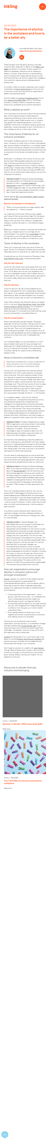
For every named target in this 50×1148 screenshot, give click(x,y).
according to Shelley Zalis (17, 100)
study (22, 493)
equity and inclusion (23, 89)
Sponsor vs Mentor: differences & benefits (23, 724)
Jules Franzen (39, 648)
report (10, 165)
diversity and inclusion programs (29, 639)
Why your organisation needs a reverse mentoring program (24, 197)
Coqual (6, 579)
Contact (7, 637)
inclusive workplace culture (28, 98)
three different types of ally (13, 258)
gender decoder (19, 471)
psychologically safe (28, 626)
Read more (6, 729)
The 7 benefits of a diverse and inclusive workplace (23, 782)
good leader (34, 234)
